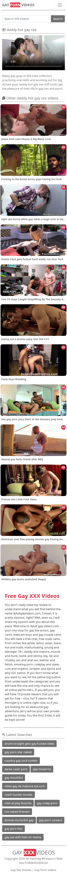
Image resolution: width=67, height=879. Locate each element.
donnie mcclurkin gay (19, 820)
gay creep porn (47, 803)
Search (58, 19)
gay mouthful (13, 778)
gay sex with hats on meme (22, 837)
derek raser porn (16, 769)
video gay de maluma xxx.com (24, 786)
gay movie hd (42, 769)
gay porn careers (50, 820)
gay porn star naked (18, 752)
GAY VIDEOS (18, 4)
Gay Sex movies (21, 870)
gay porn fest (13, 829)
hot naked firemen (17, 812)
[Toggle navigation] (60, 5)
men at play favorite (17, 803)
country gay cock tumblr (21, 761)
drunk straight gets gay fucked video (29, 744)
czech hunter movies (18, 795)
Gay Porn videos (45, 870)
